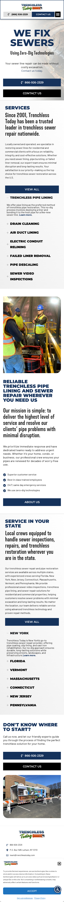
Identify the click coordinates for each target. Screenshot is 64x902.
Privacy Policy (40, 898)
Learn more (25, 214)
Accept (32, 890)
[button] (59, 863)
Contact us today (31, 70)
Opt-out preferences (25, 898)
